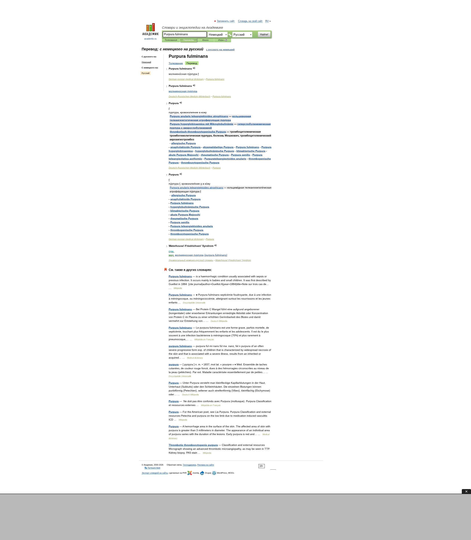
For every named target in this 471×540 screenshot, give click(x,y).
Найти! (264, 34)
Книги (205, 40)
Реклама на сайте (205, 465)
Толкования (171, 40)
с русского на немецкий (220, 49)
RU (267, 21)
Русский (145, 73)
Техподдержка (189, 465)
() (215, 255)
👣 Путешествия (152, 468)
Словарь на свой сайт (250, 21)
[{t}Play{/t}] (194, 68)
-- (189, 96)
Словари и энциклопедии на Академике (192, 27)
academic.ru (150, 39)
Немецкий (146, 62)
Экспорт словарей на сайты (155, 473)
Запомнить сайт (226, 21)
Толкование (176, 63)
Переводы (188, 40)
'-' (233, 260)
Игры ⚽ (222, 40)
